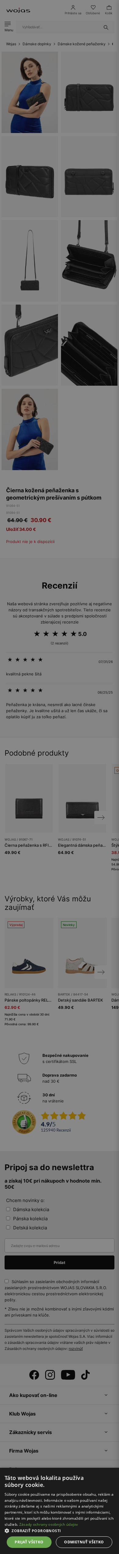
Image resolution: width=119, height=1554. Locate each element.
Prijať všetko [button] (29, 1542)
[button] (59, 1531)
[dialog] (59, 777)
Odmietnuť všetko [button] (84, 1542)
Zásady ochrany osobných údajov (48, 1524)
